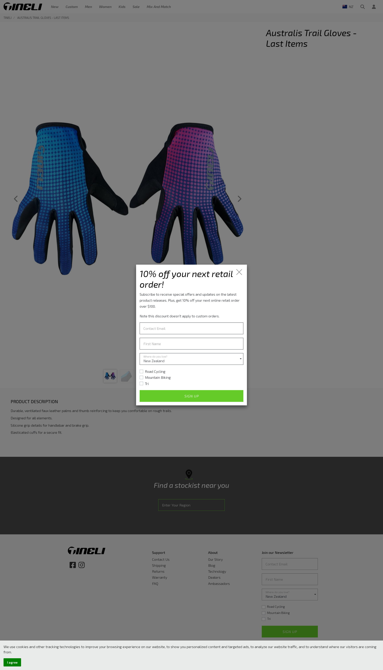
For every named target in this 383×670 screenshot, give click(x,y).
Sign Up (191, 396)
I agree (12, 662)
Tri (147, 383)
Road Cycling (155, 371)
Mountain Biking (158, 377)
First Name (152, 344)
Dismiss (239, 272)
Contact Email (154, 328)
